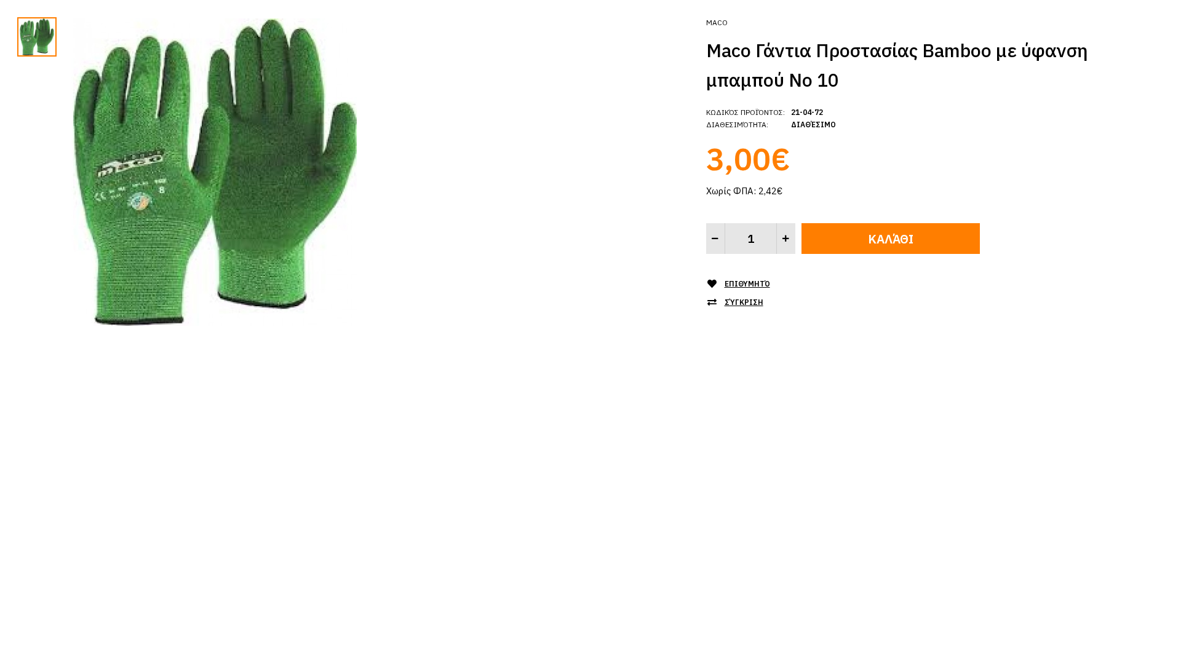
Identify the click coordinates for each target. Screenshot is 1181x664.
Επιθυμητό (747, 283)
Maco (717, 22)
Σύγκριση (744, 302)
